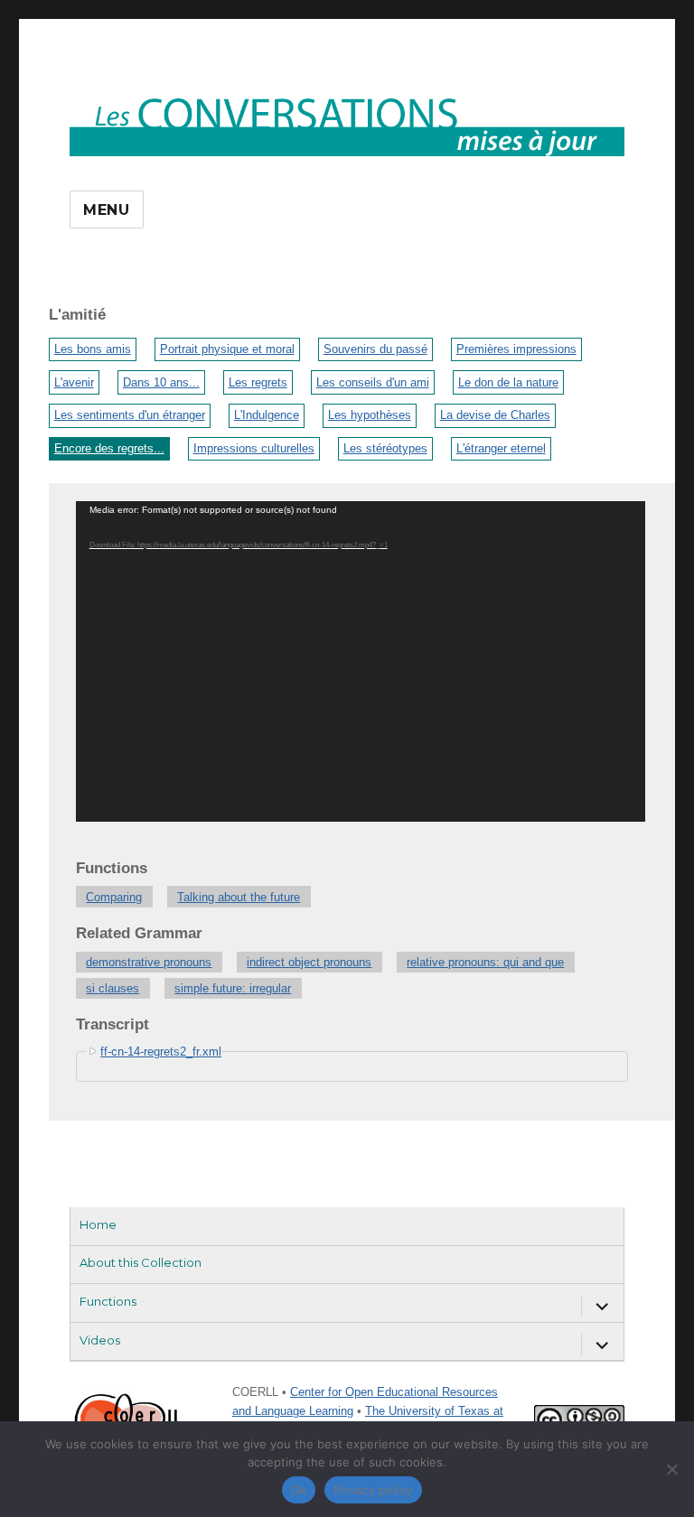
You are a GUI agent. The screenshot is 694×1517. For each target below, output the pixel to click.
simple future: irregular (232, 988)
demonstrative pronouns (148, 962)
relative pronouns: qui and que (485, 962)
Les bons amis (92, 349)
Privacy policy (373, 1490)
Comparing (114, 897)
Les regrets (258, 382)
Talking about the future (238, 897)
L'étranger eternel (501, 448)
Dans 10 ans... (161, 382)
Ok (299, 1490)
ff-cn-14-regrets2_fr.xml (160, 1051)
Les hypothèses (369, 415)
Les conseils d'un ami (372, 382)
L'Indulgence (266, 415)
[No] (671, 1469)
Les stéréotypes (385, 448)
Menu (106, 210)
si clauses (112, 988)
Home (98, 1224)
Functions (108, 1301)
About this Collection (141, 1262)
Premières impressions (516, 349)
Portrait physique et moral (227, 349)
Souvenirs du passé (375, 349)
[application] (360, 661)
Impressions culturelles (253, 448)
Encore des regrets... (109, 448)
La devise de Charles (495, 415)
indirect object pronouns (309, 962)
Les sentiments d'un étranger (129, 415)
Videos (100, 1340)
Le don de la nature (508, 382)
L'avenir (74, 382)
